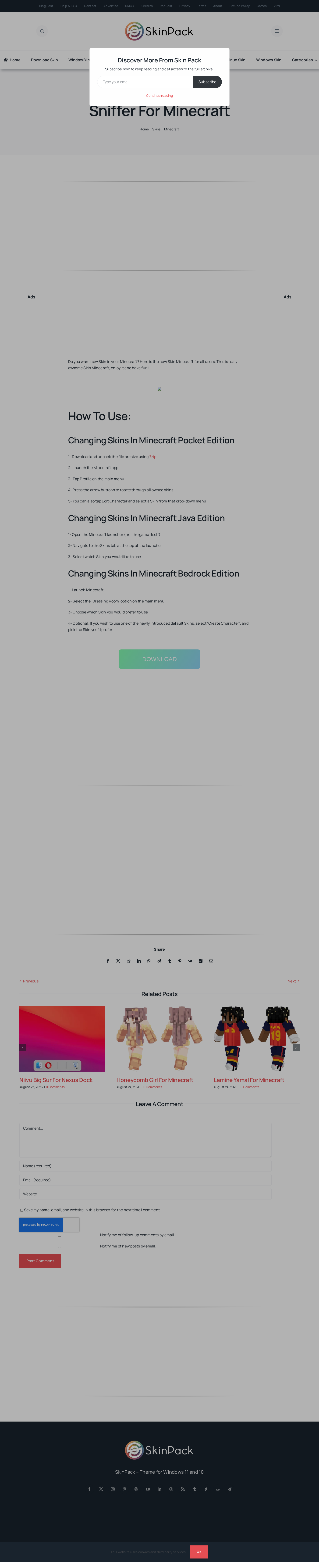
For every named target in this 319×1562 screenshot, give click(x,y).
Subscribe (207, 81)
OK (199, 1552)
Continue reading (159, 95)
